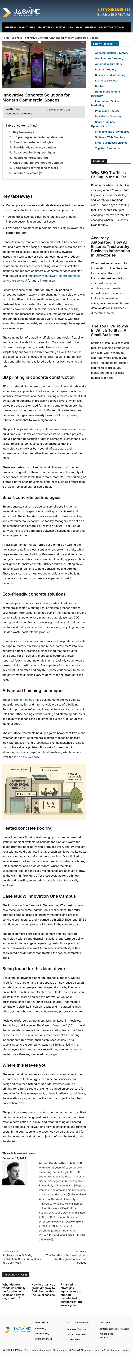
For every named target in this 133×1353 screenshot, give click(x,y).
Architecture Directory (109, 58)
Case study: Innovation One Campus (38, 162)
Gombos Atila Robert (19, 113)
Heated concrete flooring (31, 157)
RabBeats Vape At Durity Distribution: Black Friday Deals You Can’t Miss (21, 1259)
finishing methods (22, 699)
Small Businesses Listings (111, 142)
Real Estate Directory (108, 116)
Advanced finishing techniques (35, 152)
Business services (106, 80)
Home (5, 37)
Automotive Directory (108, 64)
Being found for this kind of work (36, 168)
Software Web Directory (110, 137)
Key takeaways (23, 132)
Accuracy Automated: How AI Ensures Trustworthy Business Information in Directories (110, 246)
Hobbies (100, 86)
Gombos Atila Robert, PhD (65, 1163)
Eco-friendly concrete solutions (35, 147)
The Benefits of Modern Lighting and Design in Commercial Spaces (66, 1259)
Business (17, 37)
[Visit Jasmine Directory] (21, 17)
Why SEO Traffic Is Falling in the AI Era (109, 174)
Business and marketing (110, 75)
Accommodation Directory (111, 53)
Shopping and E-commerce (112, 131)
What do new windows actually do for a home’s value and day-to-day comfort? (14, 1291)
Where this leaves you (29, 173)
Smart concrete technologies (33, 142)
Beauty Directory (105, 69)
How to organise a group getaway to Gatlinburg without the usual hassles (44, 1290)
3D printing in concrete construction (38, 137)
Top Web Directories (108, 148)
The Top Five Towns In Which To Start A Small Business (109, 330)
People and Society (107, 111)
